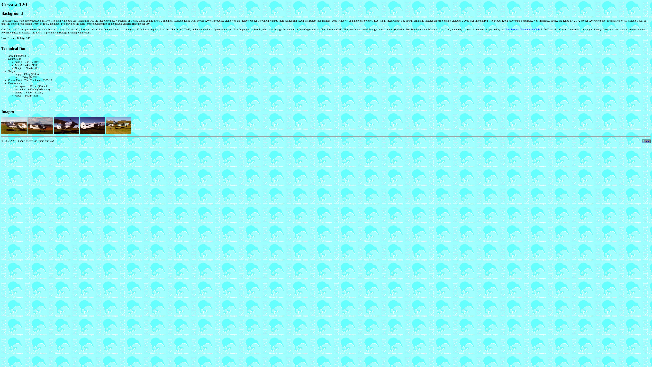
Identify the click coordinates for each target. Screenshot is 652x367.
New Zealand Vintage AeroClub (522, 29)
